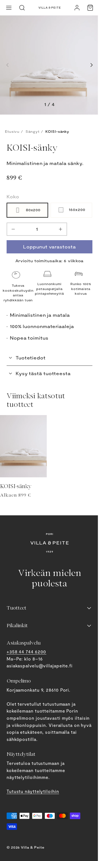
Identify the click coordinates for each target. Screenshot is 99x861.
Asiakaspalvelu (24, 643)
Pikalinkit (17, 625)
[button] (8, 7)
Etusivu (12, 131)
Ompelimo (19, 681)
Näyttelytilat (21, 754)
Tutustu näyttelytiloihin (33, 791)
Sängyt (32, 131)
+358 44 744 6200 (26, 651)
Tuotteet (16, 608)
